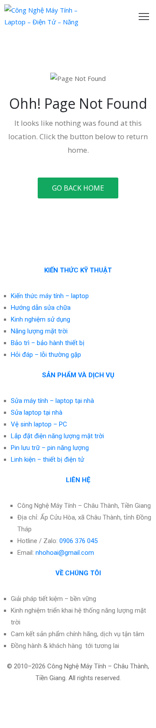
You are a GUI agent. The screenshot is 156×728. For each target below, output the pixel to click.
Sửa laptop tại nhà (36, 412)
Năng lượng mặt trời (39, 331)
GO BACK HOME (78, 188)
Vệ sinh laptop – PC (39, 424)
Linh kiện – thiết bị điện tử (47, 459)
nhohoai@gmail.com (65, 553)
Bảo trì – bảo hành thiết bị (47, 343)
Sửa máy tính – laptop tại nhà (52, 401)
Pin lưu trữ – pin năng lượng (50, 448)
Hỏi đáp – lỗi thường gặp (46, 355)
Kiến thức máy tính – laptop (50, 296)
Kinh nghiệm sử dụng (40, 319)
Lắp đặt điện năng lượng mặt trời (57, 436)
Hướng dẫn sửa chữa (41, 308)
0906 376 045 (78, 541)
